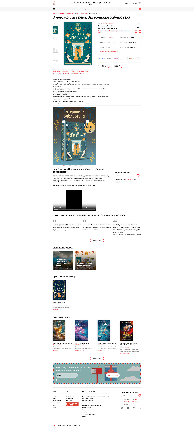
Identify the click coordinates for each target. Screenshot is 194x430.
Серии (111, 9)
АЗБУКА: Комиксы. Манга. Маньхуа (92, 405)
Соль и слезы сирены (82, 343)
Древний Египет (57, 73)
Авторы (54, 398)
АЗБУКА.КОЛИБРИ (87, 407)
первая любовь (57, 71)
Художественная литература (69, 9)
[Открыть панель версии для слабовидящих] (140, 3)
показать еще (97, 240)
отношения (65, 71)
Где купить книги (70, 396)
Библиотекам (56, 403)
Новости (55, 396)
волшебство (56, 69)
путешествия (80, 71)
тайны (86, 71)
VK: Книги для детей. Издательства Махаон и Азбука (97, 396)
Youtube (85, 412)
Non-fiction (97, 9)
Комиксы (104, 9)
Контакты (68, 393)
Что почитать (118, 9)
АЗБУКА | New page (87, 409)
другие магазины (137, 58)
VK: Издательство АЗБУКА (89, 391)
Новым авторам (57, 400)
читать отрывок (104, 66)
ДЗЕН (84, 416)
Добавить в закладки (117, 66)
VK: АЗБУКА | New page (88, 400)
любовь (64, 74)
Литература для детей (85, 9)
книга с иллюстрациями (77, 73)
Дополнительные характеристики (109, 51)
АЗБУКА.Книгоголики (88, 403)
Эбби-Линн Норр (57, 344)
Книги (90, 4)
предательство (57, 74)
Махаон (106, 3)
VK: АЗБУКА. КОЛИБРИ (88, 398)
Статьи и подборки (58, 393)
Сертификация (69, 398)
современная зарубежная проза (73, 69)
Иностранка (85, 3)
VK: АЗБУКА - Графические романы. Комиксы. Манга (96, 393)
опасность (86, 69)
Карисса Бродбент (125, 347)
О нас (67, 391)
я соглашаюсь (130, 179)
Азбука (74, 3)
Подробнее (55, 309)
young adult (66, 73)
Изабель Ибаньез (108, 23)
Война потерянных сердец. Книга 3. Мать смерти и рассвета (129, 345)
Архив (54, 407)
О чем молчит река (59, 302)
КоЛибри (97, 3)
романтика (72, 71)
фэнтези (70, 74)
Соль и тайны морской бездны (62, 343)
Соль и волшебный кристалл (107, 343)
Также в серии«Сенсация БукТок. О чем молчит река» (114, 31)
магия (62, 69)
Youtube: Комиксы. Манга (89, 414)
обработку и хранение (120, 181)
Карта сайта (69, 400)
